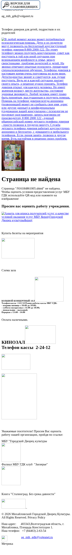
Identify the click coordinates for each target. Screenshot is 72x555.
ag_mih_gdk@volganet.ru (37, 537)
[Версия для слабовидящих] (20, 9)
